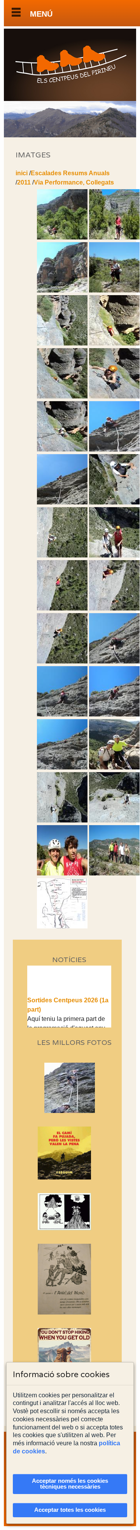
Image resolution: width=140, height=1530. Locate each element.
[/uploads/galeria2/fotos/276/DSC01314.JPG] (62, 396)
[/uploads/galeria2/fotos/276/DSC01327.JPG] (62, 608)
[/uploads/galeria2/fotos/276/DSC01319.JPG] (114, 449)
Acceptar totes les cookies (70, 1510)
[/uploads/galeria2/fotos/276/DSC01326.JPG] (114, 555)
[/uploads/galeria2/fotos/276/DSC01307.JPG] (114, 290)
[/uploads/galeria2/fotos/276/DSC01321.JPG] (114, 502)
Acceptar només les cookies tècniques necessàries (70, 1484)
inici (22, 173)
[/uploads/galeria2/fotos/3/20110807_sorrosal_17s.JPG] (72, 1111)
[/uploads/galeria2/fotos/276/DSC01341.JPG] (114, 767)
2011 (24, 182)
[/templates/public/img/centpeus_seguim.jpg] (69, 1153)
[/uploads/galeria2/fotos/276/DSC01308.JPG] (62, 343)
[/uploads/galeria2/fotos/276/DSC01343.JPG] (62, 820)
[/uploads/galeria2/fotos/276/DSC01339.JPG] (62, 767)
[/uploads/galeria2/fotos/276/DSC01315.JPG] (114, 396)
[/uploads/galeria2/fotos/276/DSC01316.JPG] (62, 449)
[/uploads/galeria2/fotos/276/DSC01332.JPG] (62, 661)
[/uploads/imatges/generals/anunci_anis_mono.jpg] (69, 1279)
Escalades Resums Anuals (70, 173)
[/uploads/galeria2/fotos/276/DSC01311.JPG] (114, 343)
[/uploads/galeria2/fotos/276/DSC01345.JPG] (62, 873)
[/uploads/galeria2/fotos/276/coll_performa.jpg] (62, 926)
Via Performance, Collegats (74, 182)
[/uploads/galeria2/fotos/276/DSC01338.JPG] (114, 714)
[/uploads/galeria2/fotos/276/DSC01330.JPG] (114, 608)
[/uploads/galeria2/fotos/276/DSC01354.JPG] (114, 873)
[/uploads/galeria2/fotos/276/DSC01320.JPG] (62, 502)
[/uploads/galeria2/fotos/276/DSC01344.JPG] (114, 820)
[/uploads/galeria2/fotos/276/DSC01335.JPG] (114, 661)
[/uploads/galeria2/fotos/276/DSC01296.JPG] (62, 237)
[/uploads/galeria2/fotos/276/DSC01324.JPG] (62, 555)
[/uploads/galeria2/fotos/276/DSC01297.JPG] (114, 237)
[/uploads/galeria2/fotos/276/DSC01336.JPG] (62, 714)
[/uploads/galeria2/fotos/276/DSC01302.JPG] (62, 290)
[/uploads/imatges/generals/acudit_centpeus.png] (69, 1211)
